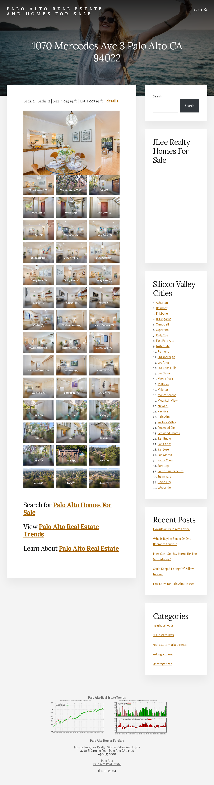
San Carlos (164, 444)
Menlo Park (165, 378)
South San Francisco (170, 471)
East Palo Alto (165, 340)
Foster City (162, 346)
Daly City (162, 335)
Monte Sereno (167, 395)
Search (157, 96)
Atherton (162, 302)
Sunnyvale (164, 476)
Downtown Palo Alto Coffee (171, 529)
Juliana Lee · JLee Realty (89, 747)
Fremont (163, 351)
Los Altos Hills (167, 368)
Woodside (164, 487)
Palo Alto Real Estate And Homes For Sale (55, 11)
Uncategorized (162, 664)
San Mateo (165, 455)
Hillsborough (166, 357)
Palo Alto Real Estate (89, 548)
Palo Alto (164, 417)
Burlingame (163, 319)
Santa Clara (165, 460)
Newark (163, 406)
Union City (164, 482)
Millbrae (163, 384)
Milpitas (163, 389)
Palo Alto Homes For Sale (67, 508)
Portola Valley (167, 422)
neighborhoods (163, 625)
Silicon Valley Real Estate (123, 747)
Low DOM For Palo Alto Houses (173, 584)
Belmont (161, 308)
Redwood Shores (169, 433)
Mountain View (168, 400)
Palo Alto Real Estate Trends (61, 530)
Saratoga (164, 465)
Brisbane (162, 313)
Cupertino (162, 330)
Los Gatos (164, 373)
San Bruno (164, 438)
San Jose (163, 449)
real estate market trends (170, 644)
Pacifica (163, 411)
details (112, 101)
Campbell (162, 324)
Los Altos (163, 362)
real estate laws (163, 635)
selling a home (163, 654)
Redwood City (167, 427)
